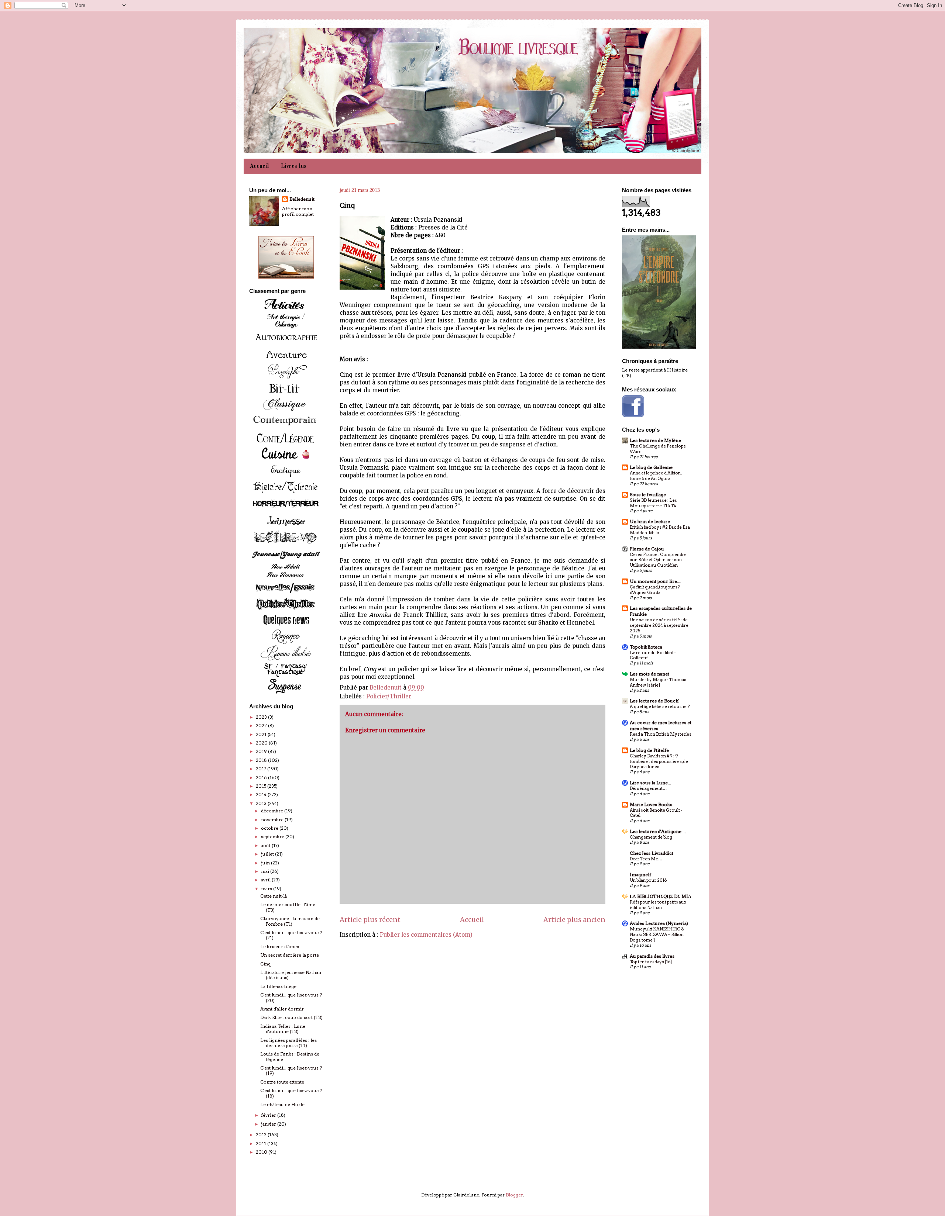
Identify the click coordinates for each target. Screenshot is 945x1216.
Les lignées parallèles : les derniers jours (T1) (288, 1042)
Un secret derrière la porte (289, 955)
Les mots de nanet (649, 674)
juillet (268, 854)
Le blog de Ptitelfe (649, 750)
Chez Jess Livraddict (651, 853)
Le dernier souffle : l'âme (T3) (287, 907)
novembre (273, 819)
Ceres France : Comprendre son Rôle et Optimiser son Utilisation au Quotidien (658, 560)
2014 (262, 794)
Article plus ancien (574, 919)
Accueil (259, 166)
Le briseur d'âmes (279, 946)
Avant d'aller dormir (282, 1009)
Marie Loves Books (651, 804)
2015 (261, 786)
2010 (262, 1152)
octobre (270, 828)
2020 (262, 743)
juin (266, 863)
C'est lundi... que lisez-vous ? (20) (291, 997)
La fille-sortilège (278, 986)
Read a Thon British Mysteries (660, 734)
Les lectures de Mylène (655, 440)
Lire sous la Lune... (650, 782)
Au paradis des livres (652, 956)
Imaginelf (640, 874)
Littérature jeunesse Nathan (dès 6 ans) (290, 975)
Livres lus (293, 166)
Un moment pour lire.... (655, 581)
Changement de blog (651, 837)
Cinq (265, 964)
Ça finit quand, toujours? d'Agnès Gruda (655, 589)
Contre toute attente (282, 1082)
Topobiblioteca (646, 647)
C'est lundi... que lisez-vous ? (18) (291, 1093)
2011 (261, 1143)
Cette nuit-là (273, 896)
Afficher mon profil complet (298, 211)
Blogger (514, 1195)
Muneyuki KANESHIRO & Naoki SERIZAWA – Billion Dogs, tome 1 (657, 934)
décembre (272, 810)
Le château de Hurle (282, 1104)
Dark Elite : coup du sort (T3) (291, 1017)
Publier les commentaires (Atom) (426, 934)
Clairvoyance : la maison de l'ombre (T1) (290, 921)
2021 (262, 734)
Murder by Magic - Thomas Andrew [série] (658, 682)
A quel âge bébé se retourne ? (660, 706)
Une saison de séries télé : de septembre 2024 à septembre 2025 (659, 625)
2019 (262, 751)
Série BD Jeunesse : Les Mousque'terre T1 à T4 (653, 503)
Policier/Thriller (388, 696)
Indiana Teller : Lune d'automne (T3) (282, 1028)
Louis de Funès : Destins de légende (289, 1056)
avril (266, 879)
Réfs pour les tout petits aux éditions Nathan (658, 904)
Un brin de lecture (650, 521)
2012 (262, 1134)
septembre (273, 836)
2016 (262, 777)
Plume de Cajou (647, 549)
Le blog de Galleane (651, 467)
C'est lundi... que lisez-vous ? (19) (291, 1070)
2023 (262, 717)
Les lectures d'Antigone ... (658, 831)
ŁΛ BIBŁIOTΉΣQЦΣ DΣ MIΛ (660, 896)
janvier (269, 1124)
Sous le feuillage (648, 494)
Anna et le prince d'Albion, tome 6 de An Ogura (655, 475)
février (269, 1115)
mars (267, 888)
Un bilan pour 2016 (648, 880)
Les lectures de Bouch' (654, 701)
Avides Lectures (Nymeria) (659, 923)
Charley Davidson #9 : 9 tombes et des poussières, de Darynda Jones (659, 761)
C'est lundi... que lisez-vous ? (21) (291, 935)
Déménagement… (648, 788)
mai (265, 871)
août (266, 845)
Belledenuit (302, 199)
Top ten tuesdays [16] (651, 961)
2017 (261, 768)
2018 (262, 760)
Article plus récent (370, 919)
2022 (262, 725)
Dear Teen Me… (646, 858)
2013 (262, 803)
